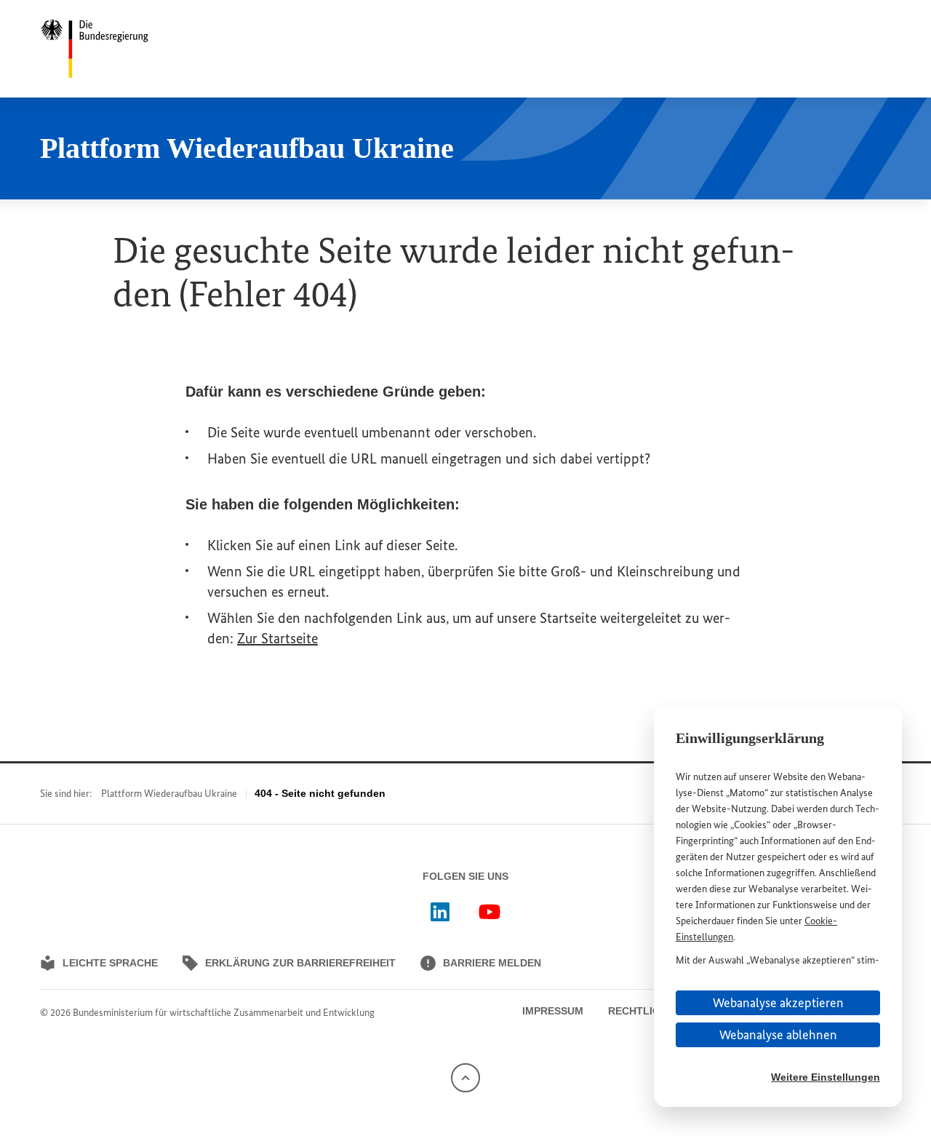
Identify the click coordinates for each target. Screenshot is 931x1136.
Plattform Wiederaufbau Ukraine (169, 793)
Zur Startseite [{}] (277, 638)
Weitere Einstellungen (825, 1077)
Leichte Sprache (110, 963)
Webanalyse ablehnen (778, 1035)
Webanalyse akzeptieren (778, 1003)
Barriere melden (492, 963)
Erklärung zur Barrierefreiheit (300, 963)
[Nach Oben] (465, 1077)
